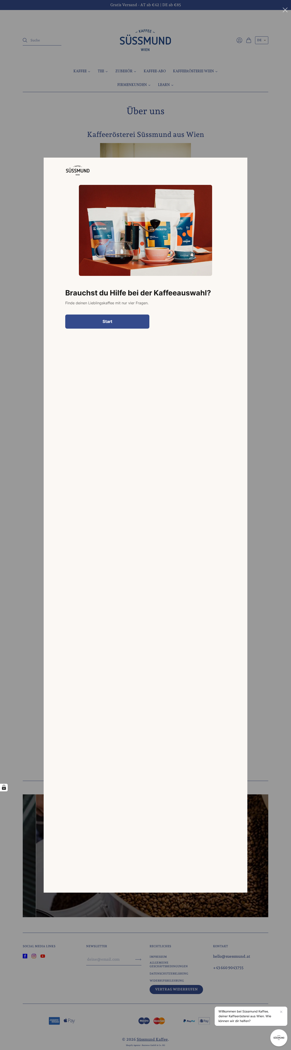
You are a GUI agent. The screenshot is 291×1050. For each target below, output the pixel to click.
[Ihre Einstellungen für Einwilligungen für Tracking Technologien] (4, 787)
